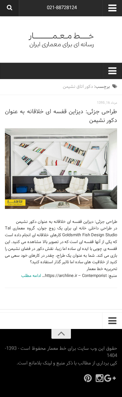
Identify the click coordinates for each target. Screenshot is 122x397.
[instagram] (99, 378)
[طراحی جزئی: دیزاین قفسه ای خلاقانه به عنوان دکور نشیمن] (61, 168)
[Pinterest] (87, 378)
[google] (111, 378)
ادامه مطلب (31, 276)
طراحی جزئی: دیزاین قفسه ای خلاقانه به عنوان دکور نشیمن (61, 116)
